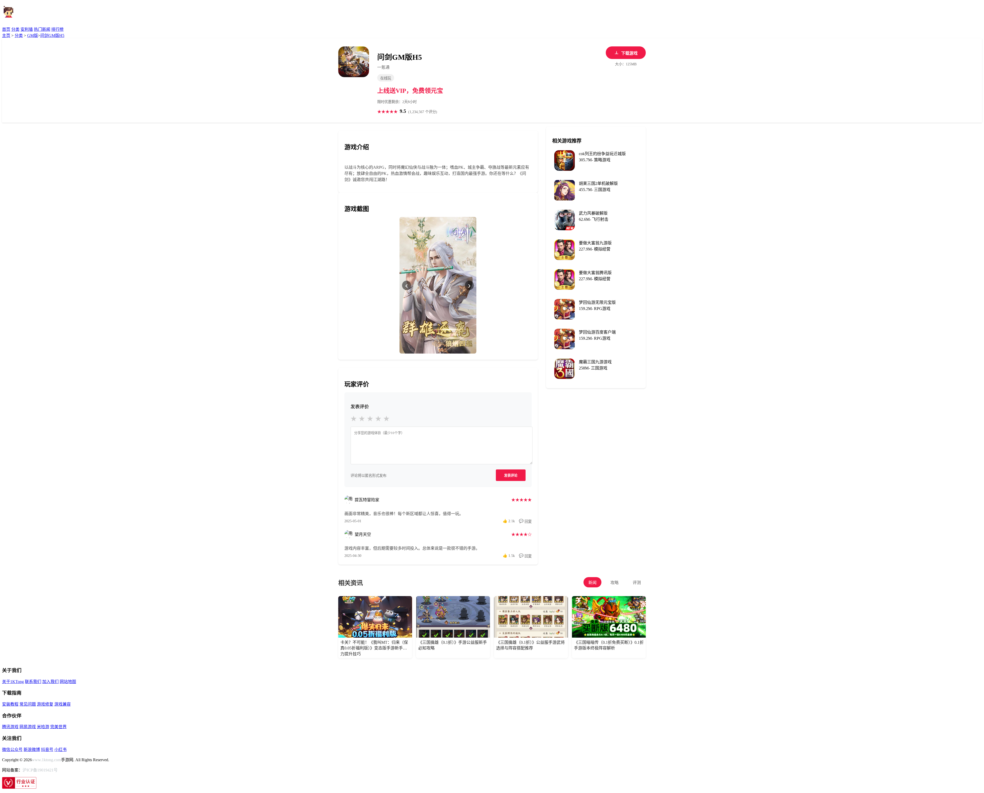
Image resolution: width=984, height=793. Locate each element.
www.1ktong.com (46, 760)
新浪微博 (32, 749)
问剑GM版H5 (52, 35)
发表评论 (510, 475)
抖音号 (47, 749)
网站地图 (68, 681)
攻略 (614, 582)
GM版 (32, 35)
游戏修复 (45, 704)
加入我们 (50, 681)
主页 (6, 35)
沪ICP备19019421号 (40, 770)
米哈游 (43, 727)
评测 (637, 582)
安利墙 (26, 29)
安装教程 (10, 704)
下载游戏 (629, 53)
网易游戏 (27, 727)
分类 (15, 29)
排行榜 (57, 29)
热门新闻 (42, 29)
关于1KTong (13, 681)
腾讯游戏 (10, 727)
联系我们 (33, 681)
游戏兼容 (62, 704)
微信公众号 (12, 749)
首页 (6, 29)
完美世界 (58, 727)
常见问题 (27, 704)
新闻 (592, 582)
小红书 (60, 749)
